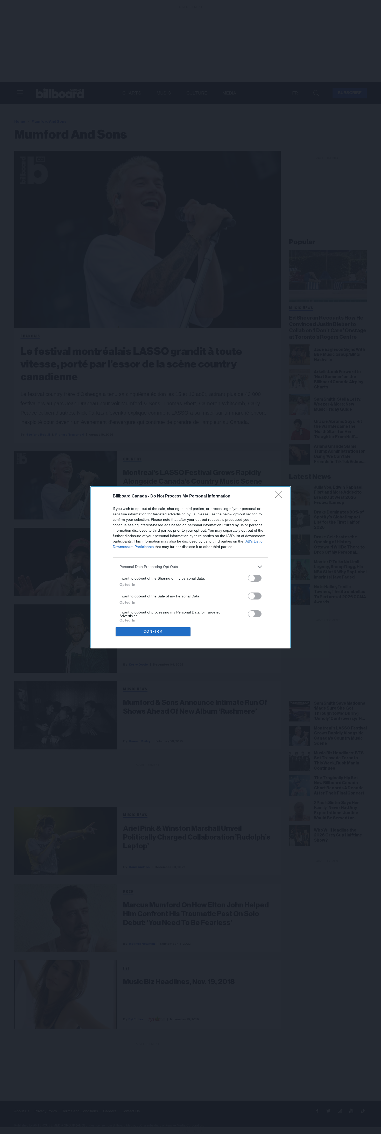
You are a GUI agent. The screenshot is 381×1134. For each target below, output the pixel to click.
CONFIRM (153, 631)
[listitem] (190, 566)
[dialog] (190, 567)
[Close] (280, 496)
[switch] (255, 578)
